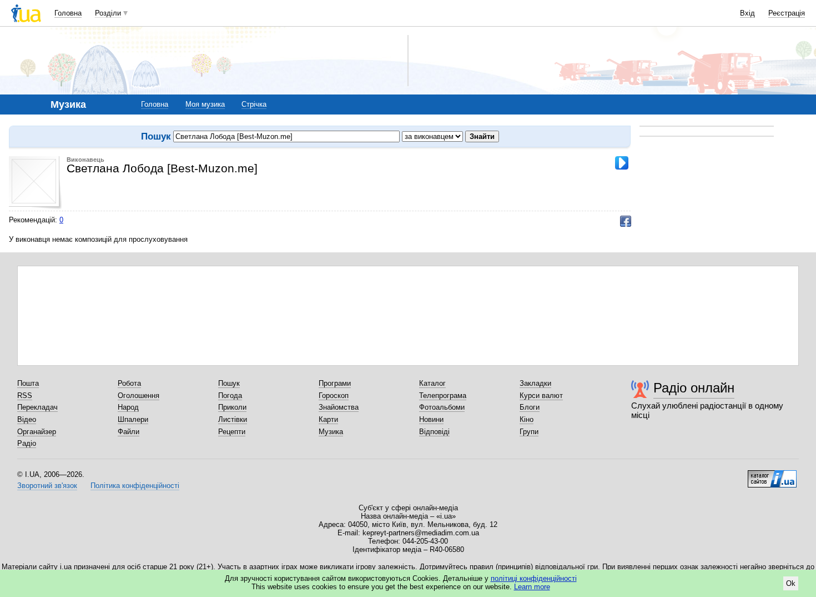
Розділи (108, 13)
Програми (335, 383)
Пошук (229, 383)
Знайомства (339, 407)
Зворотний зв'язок (47, 485)
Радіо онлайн (693, 387)
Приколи (232, 407)
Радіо (26, 443)
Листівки (232, 419)
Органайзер (36, 431)
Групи (529, 431)
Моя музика (205, 104)
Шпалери (133, 419)
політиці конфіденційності (534, 578)
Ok (790, 583)
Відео (26, 419)
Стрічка (253, 104)
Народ (128, 407)
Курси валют (541, 395)
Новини (431, 419)
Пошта (28, 383)
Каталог (432, 383)
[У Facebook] (625, 221)
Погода (230, 395)
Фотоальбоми (442, 407)
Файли (128, 431)
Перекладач (37, 407)
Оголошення (138, 395)
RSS (24, 395)
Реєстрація (786, 13)
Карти (328, 419)
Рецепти (231, 431)
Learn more (532, 587)
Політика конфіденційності (134, 485)
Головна (68, 13)
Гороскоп (334, 395)
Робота (129, 383)
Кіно (526, 419)
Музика (331, 431)
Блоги (530, 407)
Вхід (747, 13)
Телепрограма (442, 395)
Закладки (535, 383)
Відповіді (434, 431)
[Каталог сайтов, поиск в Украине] (772, 474)
